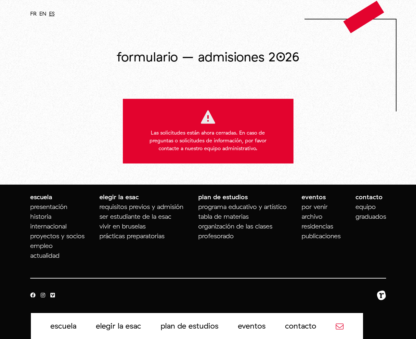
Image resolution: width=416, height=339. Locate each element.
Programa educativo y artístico (242, 206)
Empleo (41, 245)
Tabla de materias (223, 216)
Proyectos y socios (57, 236)
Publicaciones (321, 236)
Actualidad (44, 255)
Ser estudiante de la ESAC (135, 216)
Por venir (315, 206)
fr (33, 13)
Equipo (366, 206)
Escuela (63, 326)
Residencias (317, 226)
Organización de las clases (235, 226)
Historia (40, 216)
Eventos (252, 326)
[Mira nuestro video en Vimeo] (52, 295)
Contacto (300, 326)
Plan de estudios (189, 326)
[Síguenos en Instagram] (43, 295)
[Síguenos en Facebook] (32, 295)
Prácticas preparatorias (131, 236)
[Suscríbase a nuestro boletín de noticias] (340, 326)
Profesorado (216, 236)
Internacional (48, 226)
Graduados (371, 216)
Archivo (312, 216)
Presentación (48, 206)
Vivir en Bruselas (122, 226)
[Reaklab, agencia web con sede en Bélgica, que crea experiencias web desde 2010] (381, 295)
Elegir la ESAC (118, 326)
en (42, 13)
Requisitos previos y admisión (141, 206)
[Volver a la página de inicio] (363, 16)
